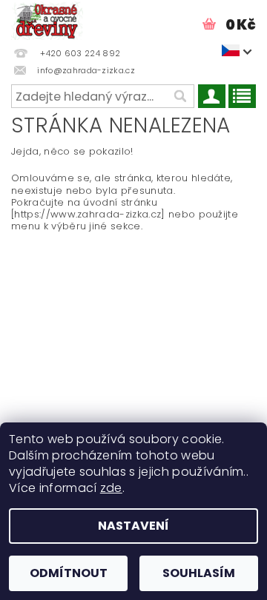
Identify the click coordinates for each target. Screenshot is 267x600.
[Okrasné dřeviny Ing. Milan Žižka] (47, 19)
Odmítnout (69, 573)
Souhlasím (198, 573)
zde (111, 487)
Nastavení (133, 525)
